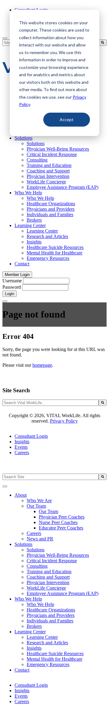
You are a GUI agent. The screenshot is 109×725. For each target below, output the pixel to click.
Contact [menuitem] (22, 263)
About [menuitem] (21, 495)
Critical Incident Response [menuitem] (52, 154)
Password (11, 287)
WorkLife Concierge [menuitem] (46, 181)
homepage (42, 365)
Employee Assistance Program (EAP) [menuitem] (62, 187)
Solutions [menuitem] (23, 138)
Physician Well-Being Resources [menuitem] (58, 148)
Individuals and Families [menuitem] (50, 214)
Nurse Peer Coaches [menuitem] (58, 522)
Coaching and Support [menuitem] (48, 170)
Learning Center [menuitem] (30, 225)
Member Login (17, 274)
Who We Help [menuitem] (28, 192)
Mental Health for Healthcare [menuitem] (54, 252)
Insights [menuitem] (34, 241)
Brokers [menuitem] (34, 220)
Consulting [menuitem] (37, 159)
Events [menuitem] (21, 447)
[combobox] (50, 403)
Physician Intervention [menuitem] (48, 176)
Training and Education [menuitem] (49, 165)
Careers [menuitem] (22, 452)
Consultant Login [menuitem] (31, 436)
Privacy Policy (64, 421)
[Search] (103, 42)
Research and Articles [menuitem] (47, 236)
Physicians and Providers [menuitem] (50, 209)
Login (9, 293)
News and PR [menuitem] (40, 538)
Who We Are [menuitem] (39, 500)
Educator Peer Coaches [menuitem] (61, 527)
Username (12, 280)
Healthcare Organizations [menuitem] (51, 203)
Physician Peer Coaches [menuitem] (61, 516)
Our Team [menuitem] (36, 506)
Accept (67, 119)
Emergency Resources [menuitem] (48, 258)
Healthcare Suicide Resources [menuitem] (55, 247)
